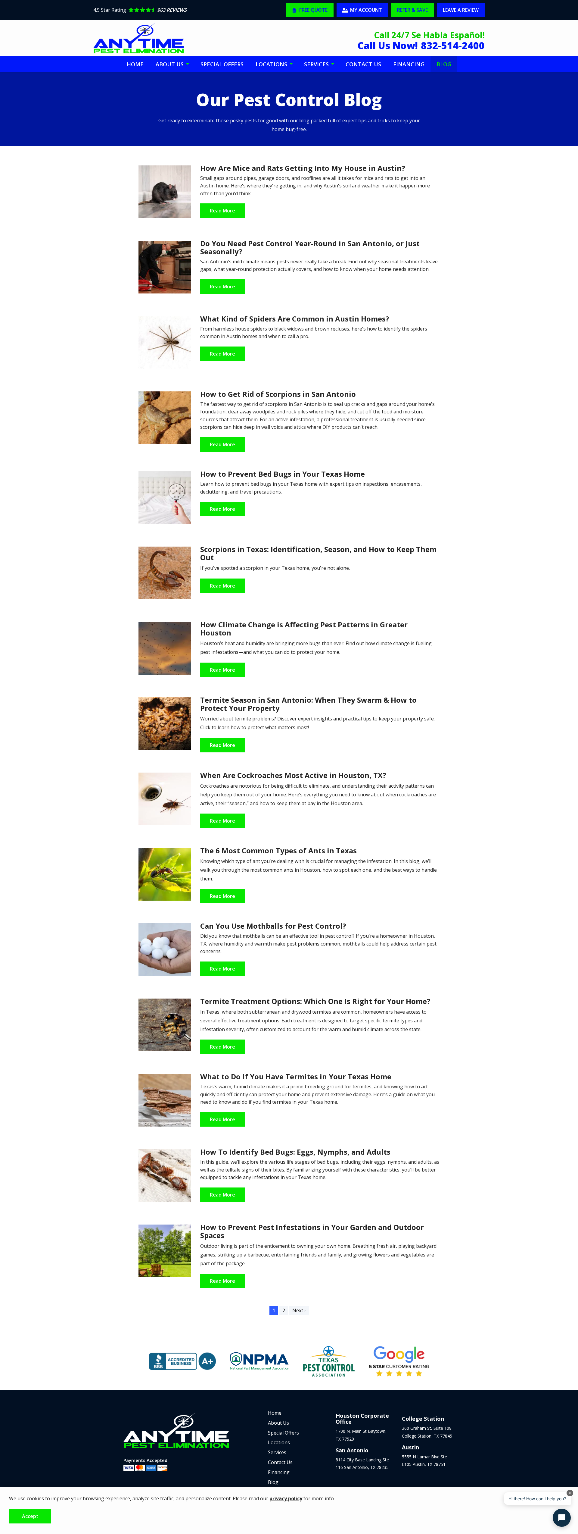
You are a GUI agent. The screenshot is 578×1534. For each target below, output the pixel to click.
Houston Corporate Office (362, 1418)
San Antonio (352, 1450)
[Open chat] (562, 1518)
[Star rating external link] (189, 10)
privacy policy (285, 1498)
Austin (410, 1447)
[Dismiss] (570, 1493)
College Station (423, 1418)
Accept (30, 1516)
